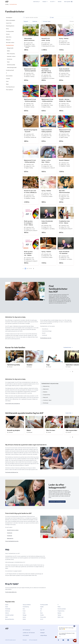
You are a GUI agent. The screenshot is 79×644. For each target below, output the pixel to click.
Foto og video (43, 617)
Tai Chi (41, 619)
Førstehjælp (7, 608)
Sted (52, 17)
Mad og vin (8, 39)
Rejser (7, 84)
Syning (24, 617)
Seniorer (8, 34)
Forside (6, 4)
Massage (24, 615)
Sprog (7, 28)
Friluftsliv (8, 78)
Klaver (41, 613)
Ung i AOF (42, 629)
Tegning (59, 615)
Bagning (59, 613)
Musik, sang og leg (11, 53)
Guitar (24, 613)
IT (6, 73)
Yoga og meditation (27, 604)
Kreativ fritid (8, 23)
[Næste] (72, 371)
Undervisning (36, 1)
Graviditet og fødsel (9, 615)
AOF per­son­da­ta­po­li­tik (33, 639)
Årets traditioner (9, 89)
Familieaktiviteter (10, 45)
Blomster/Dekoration (9, 619)
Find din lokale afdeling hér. (11, 592)
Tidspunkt (26, 21)
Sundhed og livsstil (10, 70)
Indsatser (44, 1)
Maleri (6, 617)
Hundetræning (26, 606)
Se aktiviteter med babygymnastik (57, 501)
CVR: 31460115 (26, 635)
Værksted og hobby (11, 64)
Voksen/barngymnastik (11, 67)
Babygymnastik (10, 48)
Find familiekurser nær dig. (45, 338)
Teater (8, 62)
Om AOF (52, 1)
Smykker (42, 615)
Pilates (59, 606)
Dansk (6, 606)
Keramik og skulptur (62, 608)
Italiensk (7, 613)
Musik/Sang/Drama (10, 25)
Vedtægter (42, 632)
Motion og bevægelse (10, 20)
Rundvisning (9, 59)
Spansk (6, 604)
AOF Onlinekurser (26, 629)
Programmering (61, 611)
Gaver (7, 81)
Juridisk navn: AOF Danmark (29, 632)
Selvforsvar (7, 611)
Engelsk (41, 606)
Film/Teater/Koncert (10, 87)
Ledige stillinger (43, 635)
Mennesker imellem (10, 42)
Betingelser (25, 639)
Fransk (24, 611)
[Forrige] (70, 371)
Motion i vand (60, 617)
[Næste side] (33, 268)
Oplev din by (8, 37)
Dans (24, 608)
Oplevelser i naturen (11, 56)
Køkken (8, 50)
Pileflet (24, 619)
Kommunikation (9, 75)
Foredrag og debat (10, 31)
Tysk (41, 608)
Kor (41, 611)
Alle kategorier (9, 17)
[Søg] (24, 17)
